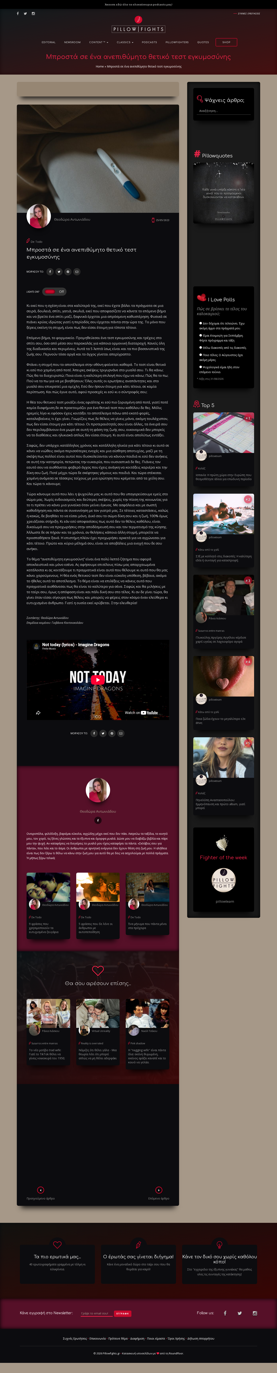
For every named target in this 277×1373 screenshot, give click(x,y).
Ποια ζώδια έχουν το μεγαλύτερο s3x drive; (220, 721)
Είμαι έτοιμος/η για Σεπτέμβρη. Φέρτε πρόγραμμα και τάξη (221, 338)
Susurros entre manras (44, 1043)
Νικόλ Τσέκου (149, 1031)
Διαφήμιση (137, 1338)
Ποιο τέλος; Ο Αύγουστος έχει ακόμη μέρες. (221, 357)
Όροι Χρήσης (176, 1338)
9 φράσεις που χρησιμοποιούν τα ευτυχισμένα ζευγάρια (43, 928)
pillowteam (215, 456)
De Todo (36, 242)
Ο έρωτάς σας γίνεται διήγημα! (138, 1256)
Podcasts (149, 42)
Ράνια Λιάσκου (50, 1031)
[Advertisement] (98, 1136)
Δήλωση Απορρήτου (200, 1338)
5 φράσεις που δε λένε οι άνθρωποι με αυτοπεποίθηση (96, 928)
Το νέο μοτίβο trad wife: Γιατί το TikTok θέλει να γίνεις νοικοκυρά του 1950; (47, 1054)
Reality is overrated (92, 1043)
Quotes (203, 42)
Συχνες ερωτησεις (249, 13)
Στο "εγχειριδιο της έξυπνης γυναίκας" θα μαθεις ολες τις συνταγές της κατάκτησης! (219, 1271)
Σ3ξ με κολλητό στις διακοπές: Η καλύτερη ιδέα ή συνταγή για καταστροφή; (224, 558)
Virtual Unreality (101, 1031)
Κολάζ (201, 468)
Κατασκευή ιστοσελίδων (137, 1353)
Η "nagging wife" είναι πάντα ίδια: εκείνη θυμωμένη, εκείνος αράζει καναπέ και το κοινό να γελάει (147, 1056)
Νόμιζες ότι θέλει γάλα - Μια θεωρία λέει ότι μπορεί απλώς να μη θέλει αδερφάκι (98, 1054)
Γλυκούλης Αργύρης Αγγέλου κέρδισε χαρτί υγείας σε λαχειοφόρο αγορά (221, 639)
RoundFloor (176, 1353)
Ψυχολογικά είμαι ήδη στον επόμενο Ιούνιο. (219, 369)
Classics (124, 42)
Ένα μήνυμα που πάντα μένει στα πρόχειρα (147, 926)
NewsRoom (72, 42)
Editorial (49, 42)
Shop (226, 42)
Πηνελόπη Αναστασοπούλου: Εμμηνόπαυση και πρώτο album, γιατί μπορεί (220, 804)
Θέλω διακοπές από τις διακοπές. (224, 348)
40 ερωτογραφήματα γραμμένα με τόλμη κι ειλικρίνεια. (57, 1266)
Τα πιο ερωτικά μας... (57, 1256)
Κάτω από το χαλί (208, 549)
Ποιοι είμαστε (156, 1338)
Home (100, 66)
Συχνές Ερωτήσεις (75, 1338)
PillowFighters (177, 42)
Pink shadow (138, 1043)
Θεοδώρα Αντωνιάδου (72, 219)
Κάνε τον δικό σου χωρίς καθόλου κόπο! (219, 1259)
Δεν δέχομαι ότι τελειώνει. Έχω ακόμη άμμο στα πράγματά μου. (222, 325)
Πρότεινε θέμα (118, 1338)
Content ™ (97, 42)
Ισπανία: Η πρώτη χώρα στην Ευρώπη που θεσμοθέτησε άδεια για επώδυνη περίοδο (224, 477)
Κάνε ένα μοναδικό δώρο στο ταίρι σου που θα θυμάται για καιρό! (138, 1266)
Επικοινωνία (97, 1338)
